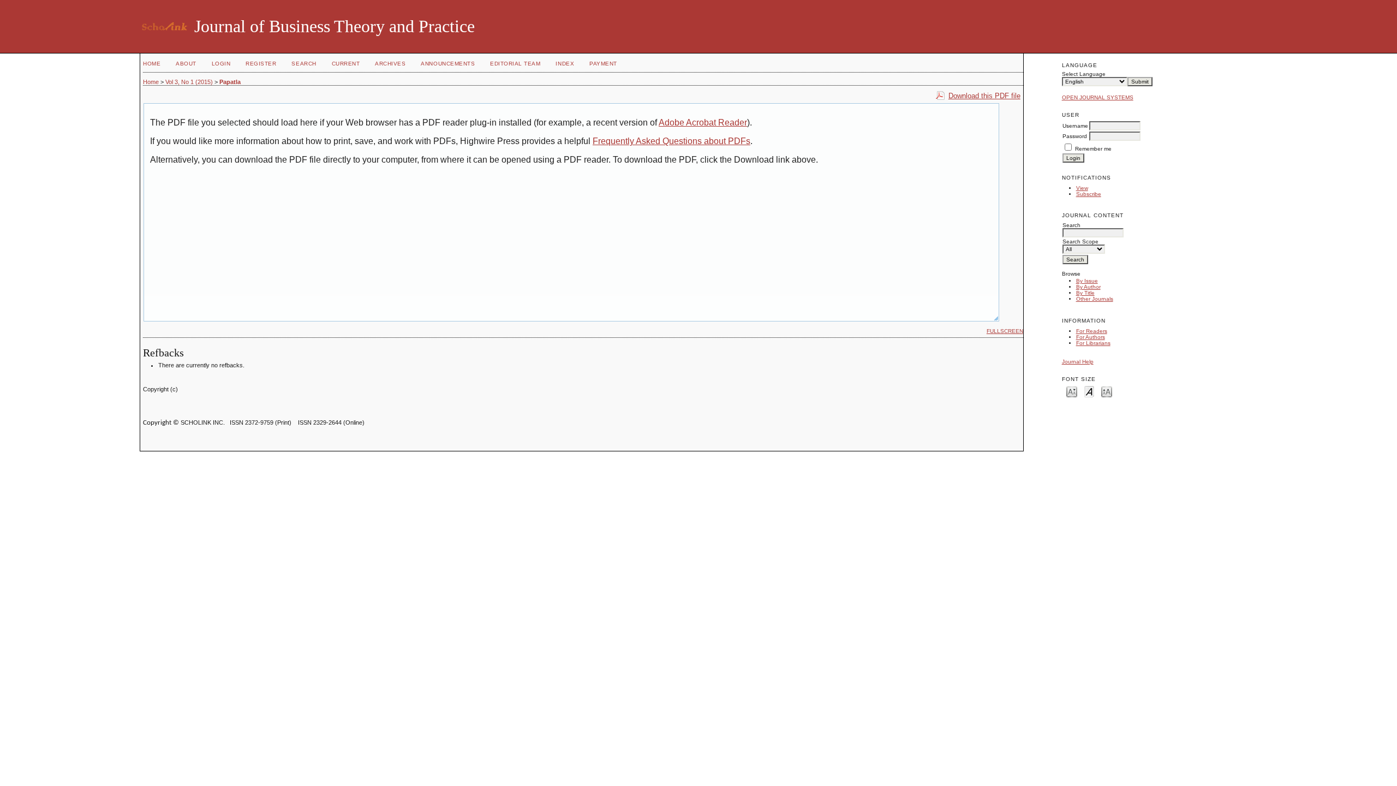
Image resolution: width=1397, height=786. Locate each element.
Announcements (448, 64)
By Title (1085, 293)
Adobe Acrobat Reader (703, 122)
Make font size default (1089, 391)
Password (1074, 136)
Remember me (1093, 149)
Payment (603, 64)
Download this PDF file (984, 96)
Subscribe (1088, 194)
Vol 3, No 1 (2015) (189, 82)
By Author (1088, 287)
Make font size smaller (1071, 391)
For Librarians (1093, 343)
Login (221, 64)
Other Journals (1094, 299)
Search (303, 64)
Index (565, 64)
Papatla (230, 82)
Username (1075, 126)
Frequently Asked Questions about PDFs (671, 141)
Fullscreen (1005, 331)
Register (261, 64)
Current (346, 64)
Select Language (1084, 74)
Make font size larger (1106, 391)
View (1082, 188)
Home (151, 64)
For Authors (1090, 337)
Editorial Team (515, 64)
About (186, 64)
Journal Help (1078, 362)
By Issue (1087, 281)
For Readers (1091, 331)
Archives (390, 64)
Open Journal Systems (1097, 97)
